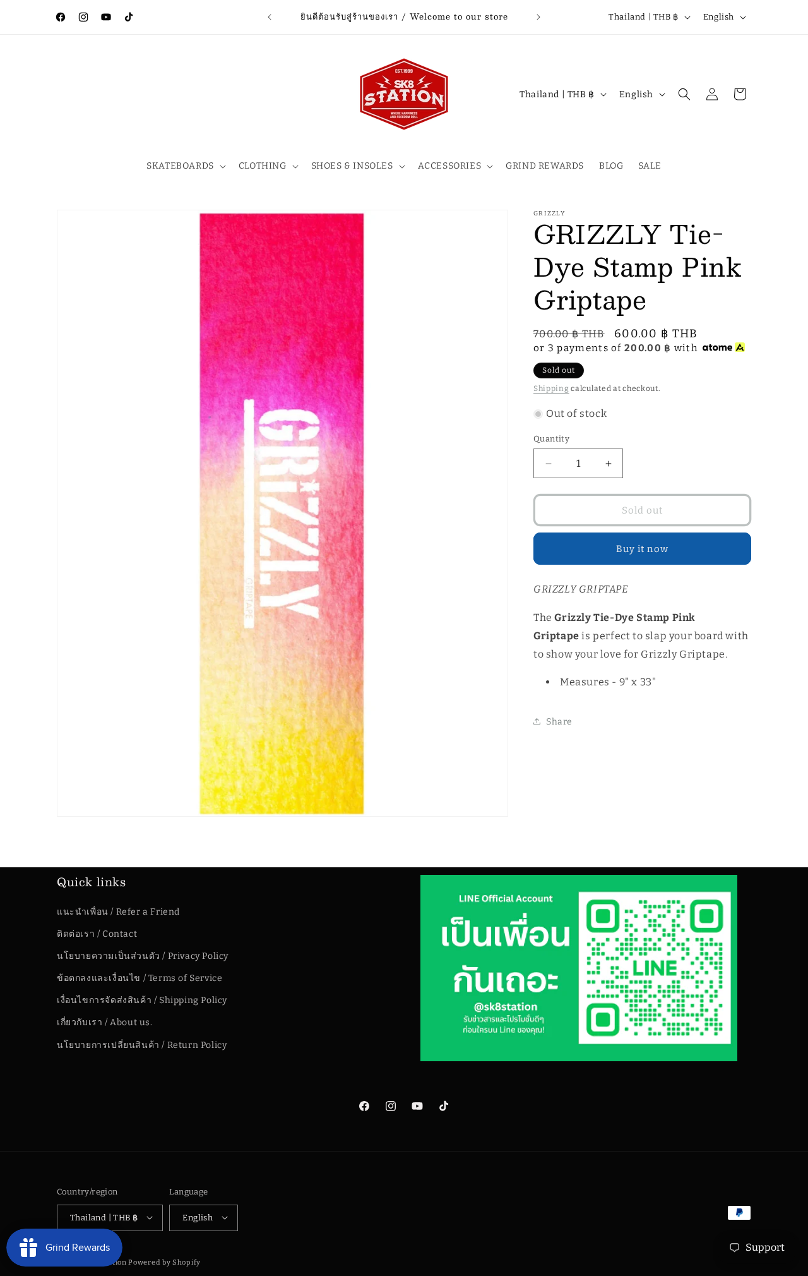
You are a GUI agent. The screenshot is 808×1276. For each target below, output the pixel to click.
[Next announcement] (538, 17)
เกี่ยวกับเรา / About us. (105, 1022)
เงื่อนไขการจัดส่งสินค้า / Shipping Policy (142, 1000)
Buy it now (642, 549)
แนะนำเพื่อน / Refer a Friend (118, 911)
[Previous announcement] (269, 17)
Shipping (551, 388)
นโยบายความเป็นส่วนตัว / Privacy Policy (143, 956)
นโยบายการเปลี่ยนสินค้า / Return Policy (142, 1044)
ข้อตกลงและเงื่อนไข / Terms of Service (139, 978)
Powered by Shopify (164, 1262)
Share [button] (559, 721)
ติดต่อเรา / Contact (97, 934)
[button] (185, 166)
